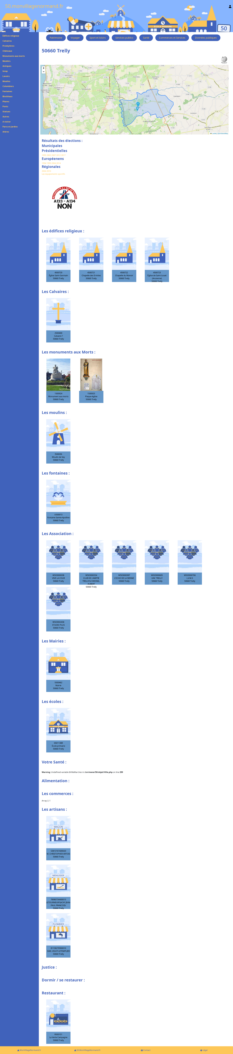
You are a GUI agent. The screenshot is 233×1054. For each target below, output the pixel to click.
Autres (6, 116)
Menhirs (6, 61)
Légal (205, 1050)
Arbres (6, 131)
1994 (44, 163)
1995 (44, 155)
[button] (137, 108)
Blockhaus (7, 96)
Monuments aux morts (14, 56)
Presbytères (8, 46)
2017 (63, 155)
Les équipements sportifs (53, 174)
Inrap (5, 71)
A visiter (7, 121)
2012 (58, 155)
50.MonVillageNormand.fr (88, 1050)
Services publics (124, 37)
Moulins (6, 81)
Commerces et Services (172, 37)
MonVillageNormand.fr (30, 1050)
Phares (6, 101)
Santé (146, 37)
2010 (49, 171)
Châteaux (7, 51)
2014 (58, 163)
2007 (53, 155)
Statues (6, 111)
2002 (49, 155)
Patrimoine (56, 37)
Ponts (5, 106)
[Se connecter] (230, 6)
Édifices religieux (11, 35)
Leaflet (214, 133)
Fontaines (7, 91)
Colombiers (8, 86)
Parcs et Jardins (10, 126)
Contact (146, 1050)
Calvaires (7, 41)
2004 (53, 163)
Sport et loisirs (98, 37)
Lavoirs (6, 76)
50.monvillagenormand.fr (34, 6)
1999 (49, 163)
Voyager (75, 37)
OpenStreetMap (223, 133)
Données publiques (206, 37)
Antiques (7, 66)
